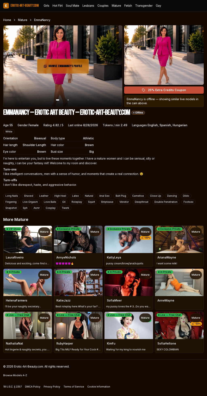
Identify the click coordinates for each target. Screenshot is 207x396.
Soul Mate (72, 5)
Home (7, 20)
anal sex (104, 195)
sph (25, 207)
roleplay (77, 201)
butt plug (121, 195)
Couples (103, 5)
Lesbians (88, 5)
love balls (50, 201)
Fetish (128, 5)
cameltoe (138, 195)
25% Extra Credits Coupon (169, 91)
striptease (107, 201)
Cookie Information (98, 386)
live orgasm (30, 201)
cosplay (51, 207)
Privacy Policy (52, 386)
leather (43, 195)
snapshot (11, 207)
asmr (37, 207)
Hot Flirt (58, 5)
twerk (65, 207)
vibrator (124, 201)
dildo (186, 195)
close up (155, 195)
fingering (11, 201)
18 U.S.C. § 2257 (12, 386)
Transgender (144, 5)
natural (89, 195)
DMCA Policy (32, 386)
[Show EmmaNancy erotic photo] (57, 100)
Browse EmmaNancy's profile (66, 67)
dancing (172, 195)
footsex (188, 201)
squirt (91, 201)
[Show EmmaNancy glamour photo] (68, 100)
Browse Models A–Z (15, 375)
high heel (60, 195)
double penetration (165, 201)
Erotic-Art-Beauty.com (22, 5)
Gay (158, 5)
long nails (11, 195)
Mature (116, 5)
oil (63, 201)
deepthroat (141, 201)
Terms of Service (73, 386)
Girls (46, 5)
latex (75, 195)
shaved (28, 195)
